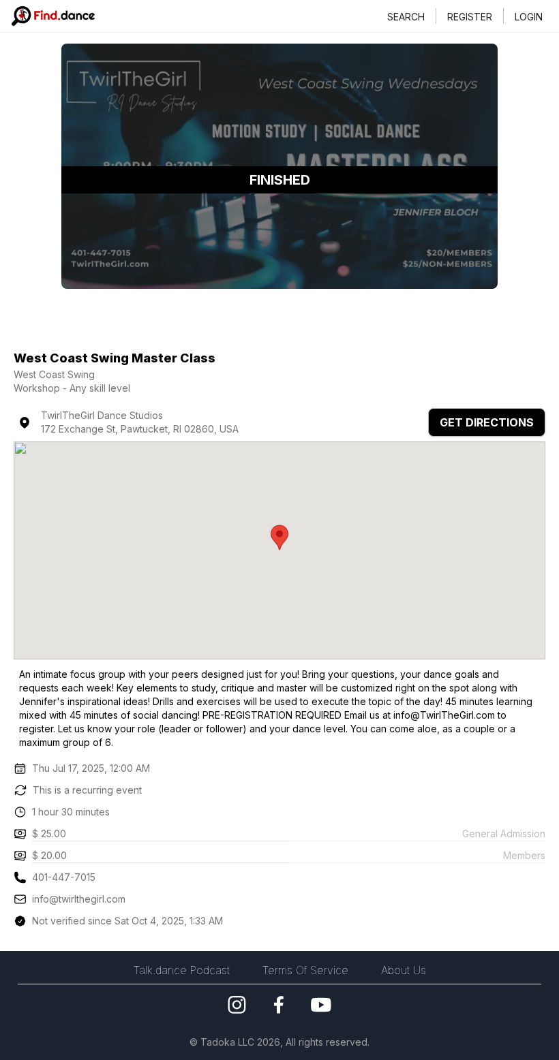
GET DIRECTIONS (487, 422)
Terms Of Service (305, 970)
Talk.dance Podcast (182, 970)
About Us (403, 970)
